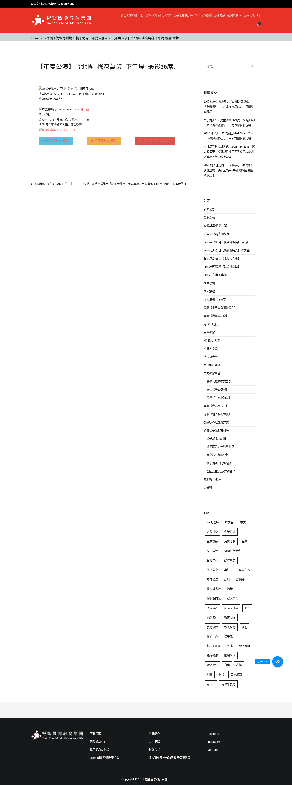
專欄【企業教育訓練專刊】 (220, 307)
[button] (277, 661)
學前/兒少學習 (162, 15)
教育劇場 (229, 617)
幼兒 (227, 579)
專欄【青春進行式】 (216, 406)
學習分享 (212, 570)
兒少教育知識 (212, 365)
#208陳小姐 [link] (82, 109)
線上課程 (244, 646)
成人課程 (145, 15)
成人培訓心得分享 (215, 299)
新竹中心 (212, 636)
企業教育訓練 (129, 15)
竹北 (230, 646)
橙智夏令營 (211, 357)
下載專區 (95, 733)
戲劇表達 (212, 617)
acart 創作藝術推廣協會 (104, 757)
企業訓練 (212, 541)
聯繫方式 (154, 749)
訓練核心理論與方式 (216, 422)
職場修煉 (212, 655)
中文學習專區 (212, 373)
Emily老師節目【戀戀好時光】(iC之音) (227, 250)
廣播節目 (241, 579)
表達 (239, 665)
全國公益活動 (232, 551)
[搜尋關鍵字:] (230, 66)
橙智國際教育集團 (156, 779)
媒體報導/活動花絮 (215, 225)
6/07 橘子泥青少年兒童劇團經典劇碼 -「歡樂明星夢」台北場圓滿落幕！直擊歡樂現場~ (229, 107)
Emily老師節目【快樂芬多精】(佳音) (226, 242)
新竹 (244, 627)
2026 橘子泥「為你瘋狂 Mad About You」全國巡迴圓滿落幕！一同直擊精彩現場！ (229, 136)
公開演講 (219, 15)
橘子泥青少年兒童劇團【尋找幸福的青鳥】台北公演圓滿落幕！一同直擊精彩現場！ (229, 122)
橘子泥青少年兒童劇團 (220, 446)
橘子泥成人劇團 (216, 438)
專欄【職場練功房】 (216, 316)
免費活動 (229, 541)
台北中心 (212, 560)
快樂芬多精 (214, 589)
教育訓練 (212, 627)
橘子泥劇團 (214, 646)
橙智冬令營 (211, 348)
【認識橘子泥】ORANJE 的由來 (53, 184)
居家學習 (244, 570)
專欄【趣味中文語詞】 (220, 381)
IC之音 (229, 522)
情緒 (230, 589)
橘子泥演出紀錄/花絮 (219, 463)
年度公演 (212, 579)
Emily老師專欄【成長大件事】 (222, 258)
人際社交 (212, 531)
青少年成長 (211, 324)
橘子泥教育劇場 (183, 15)
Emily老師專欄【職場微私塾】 (222, 266)
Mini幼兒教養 (212, 340)
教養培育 (229, 627)
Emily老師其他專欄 (215, 275)
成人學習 (232, 598)
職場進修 (212, 665)
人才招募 (154, 741)
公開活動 (232, 15)
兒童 (244, 541)
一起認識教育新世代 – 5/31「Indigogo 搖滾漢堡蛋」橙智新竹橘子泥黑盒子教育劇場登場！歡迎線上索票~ (229, 152)
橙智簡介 (154, 733)
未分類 (208, 487)
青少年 (211, 684)
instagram (214, 741)
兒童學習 (209, 332)
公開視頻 (249, 15)
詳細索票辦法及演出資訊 (59, 130)
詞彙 (209, 674)
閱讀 (221, 674)
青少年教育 (228, 684)
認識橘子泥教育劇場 (216, 430)
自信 (227, 665)
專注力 (228, 570)
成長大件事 (231, 608)
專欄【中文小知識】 (218, 397)
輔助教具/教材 (212, 479)
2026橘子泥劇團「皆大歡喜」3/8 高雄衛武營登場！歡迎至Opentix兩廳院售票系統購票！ (229, 170)
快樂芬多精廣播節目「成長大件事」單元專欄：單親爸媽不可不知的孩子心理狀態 (133, 184)
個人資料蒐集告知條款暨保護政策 (169, 757)
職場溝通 (229, 655)
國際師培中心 (98, 741)
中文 (243, 522)
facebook (214, 733)
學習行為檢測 (203, 15)
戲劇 (247, 608)
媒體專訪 (229, 560)
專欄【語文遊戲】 (217, 389)
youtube (213, 749)
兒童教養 (212, 551)
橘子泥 (228, 636)
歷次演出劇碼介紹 (217, 455)
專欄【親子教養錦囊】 (217, 414)
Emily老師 (213, 522)
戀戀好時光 (214, 598)
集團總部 (236, 674)
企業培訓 (209, 283)
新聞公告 (209, 209)
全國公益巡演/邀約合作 (220, 471)
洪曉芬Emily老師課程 (216, 234)
